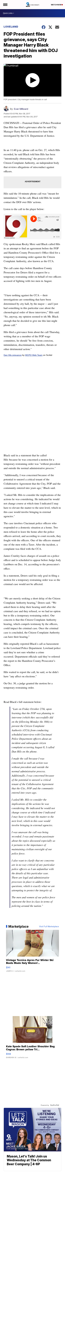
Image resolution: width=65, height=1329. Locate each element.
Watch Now (56, 5)
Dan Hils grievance (13, 355)
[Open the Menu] (5, 4)
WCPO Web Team (33, 355)
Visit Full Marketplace (49, 926)
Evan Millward (21, 108)
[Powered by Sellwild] (54, 1105)
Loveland (11, 26)
